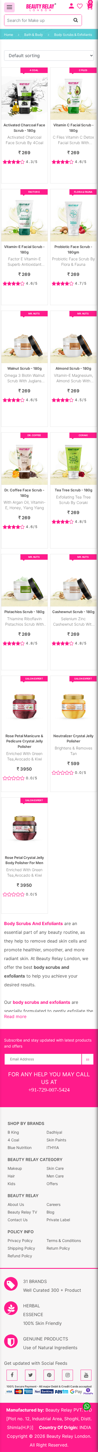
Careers (53, 1204)
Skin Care (55, 1168)
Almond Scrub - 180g (73, 368)
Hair (11, 1176)
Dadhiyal (54, 1132)
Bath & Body (33, 35)
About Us (16, 1204)
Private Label (58, 1219)
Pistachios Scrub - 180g (24, 612)
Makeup (15, 1168)
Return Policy (58, 1248)
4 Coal (13, 1140)
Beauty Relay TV (22, 1212)
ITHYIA (53, 1147)
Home (8, 35)
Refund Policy (20, 1255)
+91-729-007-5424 (49, 1090)
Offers (52, 1183)
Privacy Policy (20, 1240)
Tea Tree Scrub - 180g (73, 490)
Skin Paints (56, 1140)
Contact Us (17, 1219)
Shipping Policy (21, 1248)
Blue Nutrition (20, 1147)
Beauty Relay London (68, 1436)
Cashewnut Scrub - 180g (73, 612)
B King (13, 1132)
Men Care (55, 1176)
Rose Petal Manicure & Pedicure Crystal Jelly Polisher (24, 741)
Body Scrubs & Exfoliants (73, 35)
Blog (50, 1212)
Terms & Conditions (64, 1240)
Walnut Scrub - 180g (24, 368)
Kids (11, 1183)
